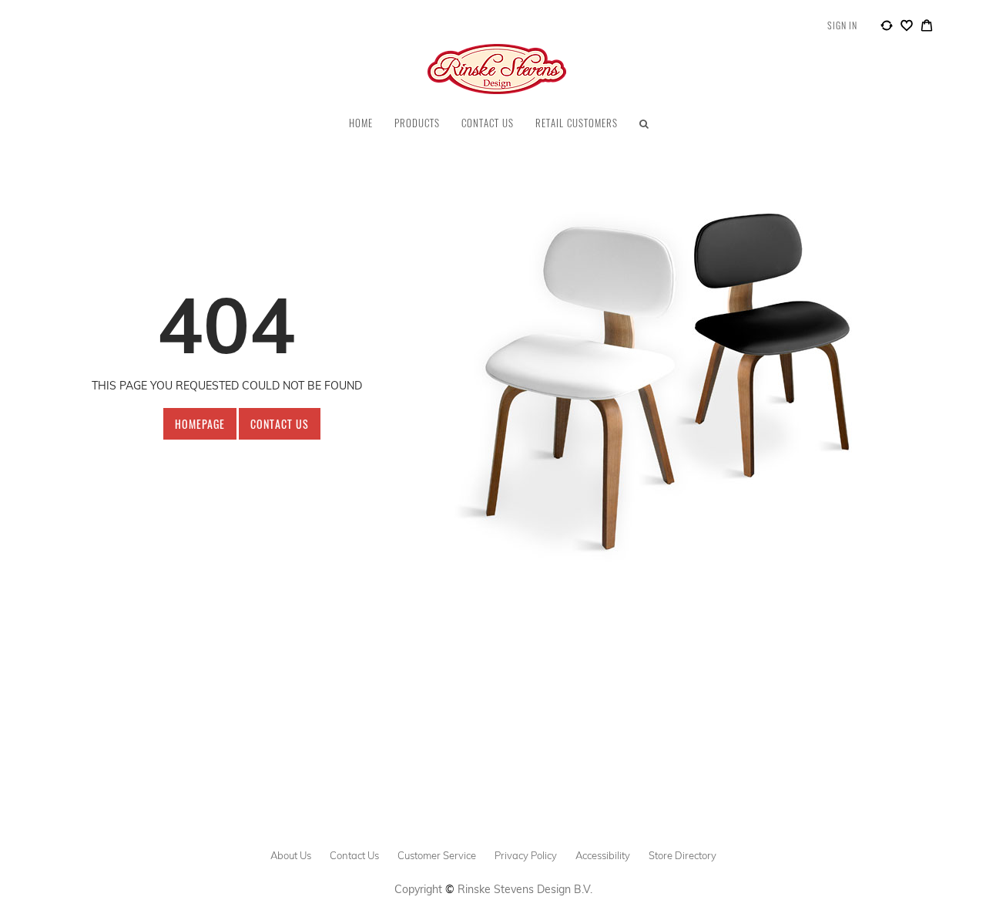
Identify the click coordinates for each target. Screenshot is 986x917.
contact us (354, 855)
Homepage (200, 424)
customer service (436, 855)
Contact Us (279, 424)
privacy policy (526, 855)
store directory (682, 855)
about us (290, 855)
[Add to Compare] (886, 28)
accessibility (602, 855)
